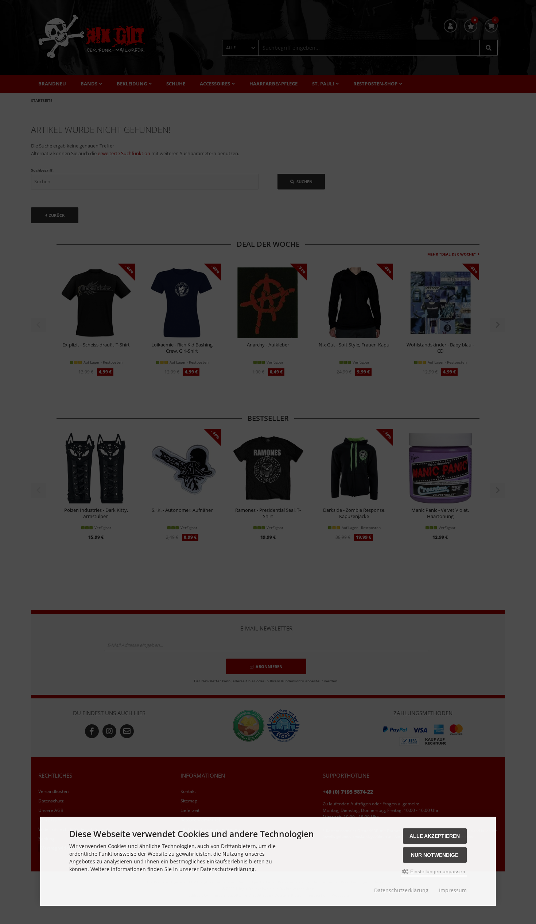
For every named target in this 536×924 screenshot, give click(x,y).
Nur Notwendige (434, 855)
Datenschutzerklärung (401, 890)
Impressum (453, 890)
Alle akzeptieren (434, 836)
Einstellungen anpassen (437, 871)
